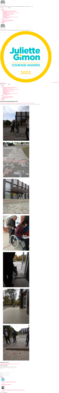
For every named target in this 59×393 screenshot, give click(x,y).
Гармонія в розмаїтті (5, 94)
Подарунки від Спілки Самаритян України (8, 96)
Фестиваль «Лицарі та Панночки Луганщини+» (9, 381)
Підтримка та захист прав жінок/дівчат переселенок (9, 11)
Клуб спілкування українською (6, 384)
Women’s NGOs (5, 88)
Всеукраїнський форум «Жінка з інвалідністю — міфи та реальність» (11, 12)
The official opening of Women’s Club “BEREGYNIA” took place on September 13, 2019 (10, 363)
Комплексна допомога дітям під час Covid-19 (8, 13)
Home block (3, 99)
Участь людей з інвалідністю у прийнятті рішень (8, 14)
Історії (2, 19)
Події (2, 18)
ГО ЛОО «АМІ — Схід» (3, 5)
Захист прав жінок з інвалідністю (7, 17)
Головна (3, 85)
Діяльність (3, 86)
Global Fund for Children (4, 21)
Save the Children (5, 90)
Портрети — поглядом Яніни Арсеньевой (8, 20)
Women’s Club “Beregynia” (6, 15)
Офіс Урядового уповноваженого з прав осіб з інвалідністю (10, 10)
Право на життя (5, 16)
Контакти (3, 98)
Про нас (3, 9)
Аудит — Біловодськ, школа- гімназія (4, 364)
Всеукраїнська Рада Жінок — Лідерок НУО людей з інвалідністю (10, 93)
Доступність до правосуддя (6, 91)
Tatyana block (3, 22)
